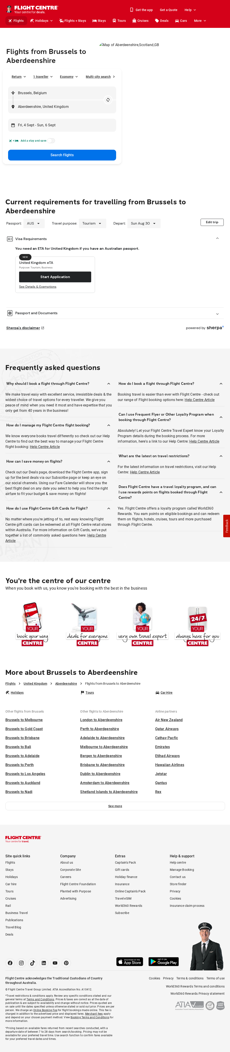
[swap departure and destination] (108, 99)
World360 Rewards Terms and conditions (195, 986)
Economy (66, 76)
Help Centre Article (45, 447)
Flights (18, 20)
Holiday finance (126, 877)
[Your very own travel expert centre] (142, 625)
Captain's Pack (125, 862)
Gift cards (122, 869)
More (198, 20)
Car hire (11, 884)
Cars (183, 20)
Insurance (122, 884)
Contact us (178, 877)
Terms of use (215, 978)
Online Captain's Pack (130, 891)
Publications (14, 920)
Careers (65, 877)
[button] (115, 806)
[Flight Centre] (23, 839)
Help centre (178, 862)
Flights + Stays (75, 20)
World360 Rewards (128, 905)
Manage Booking (182, 869)
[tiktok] (32, 963)
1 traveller (40, 76)
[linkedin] (44, 963)
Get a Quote (168, 10)
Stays (102, 20)
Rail (8, 905)
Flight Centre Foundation (78, 884)
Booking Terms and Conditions (90, 1017)
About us (66, 862)
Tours (121, 20)
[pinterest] (66, 963)
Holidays (41, 20)
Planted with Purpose (75, 891)
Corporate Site (70, 869)
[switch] (50, 142)
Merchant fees (94, 1013)
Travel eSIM (123, 898)
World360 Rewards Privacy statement (197, 993)
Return (17, 76)
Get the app (144, 10)
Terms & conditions (190, 978)
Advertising (68, 898)
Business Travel (16, 913)
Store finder (178, 884)
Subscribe (122, 913)
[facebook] (10, 963)
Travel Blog (13, 927)
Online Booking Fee (45, 1010)
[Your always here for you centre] (197, 625)
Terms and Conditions (40, 999)
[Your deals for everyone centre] (87, 625)
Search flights (62, 155)
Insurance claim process (187, 905)
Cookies (175, 898)
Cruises (142, 20)
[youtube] (55, 963)
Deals (164, 20)
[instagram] (21, 963)
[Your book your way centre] (32, 625)
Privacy (175, 891)
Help (188, 10)
